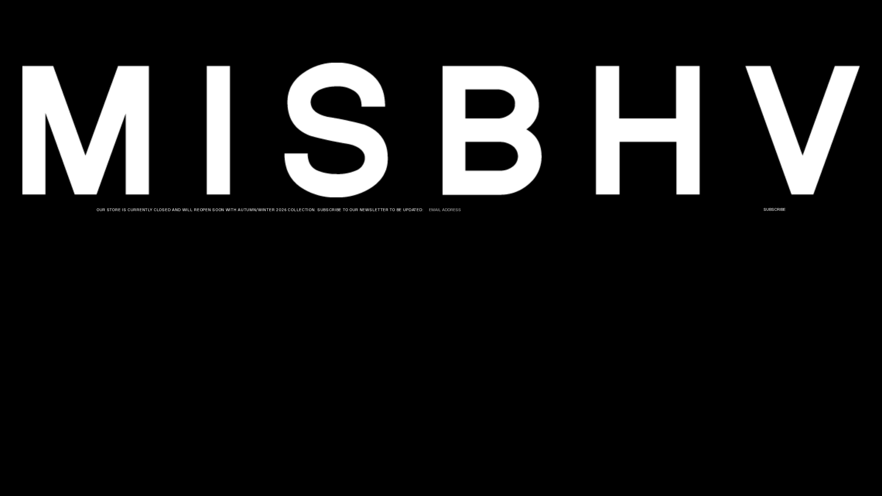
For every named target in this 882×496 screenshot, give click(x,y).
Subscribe (774, 209)
